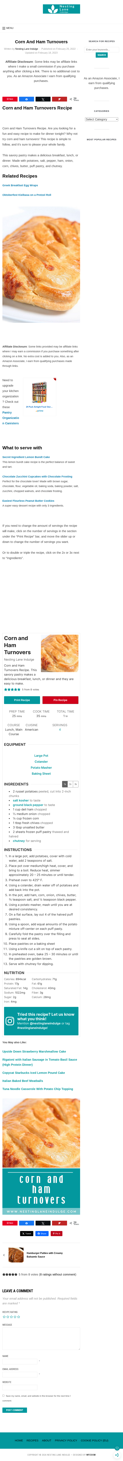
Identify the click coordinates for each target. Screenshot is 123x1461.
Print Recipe (22, 700)
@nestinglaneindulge (45, 1023)
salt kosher (21, 800)
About (46, 1440)
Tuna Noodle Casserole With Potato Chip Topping (37, 1089)
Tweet (28, 1233)
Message (7, 1324)
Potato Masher (41, 767)
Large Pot (41, 755)
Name (5, 1356)
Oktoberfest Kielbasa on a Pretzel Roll (26, 194)
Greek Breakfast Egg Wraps (20, 185)
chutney (19, 841)
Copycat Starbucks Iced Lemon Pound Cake (33, 1072)
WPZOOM (91, 1455)
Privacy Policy (66, 1440)
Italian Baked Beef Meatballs (22, 1080)
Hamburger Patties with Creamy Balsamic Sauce (45, 1255)
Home (19, 1440)
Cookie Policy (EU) (94, 1440)
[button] (8, 28)
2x (70, 784)
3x (76, 784)
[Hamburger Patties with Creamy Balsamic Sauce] (16, 1254)
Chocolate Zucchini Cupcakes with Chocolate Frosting (37, 476)
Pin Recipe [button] (60, 700)
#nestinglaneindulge (32, 1028)
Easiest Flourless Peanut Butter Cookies (28, 500)
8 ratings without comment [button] (57, 1274)
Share (43, 1233)
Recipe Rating (10, 1312)
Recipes (32, 1440)
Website (6, 1382)
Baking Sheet (41, 773)
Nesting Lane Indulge (26, 49)
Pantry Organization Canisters (10, 418)
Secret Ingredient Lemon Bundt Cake (26, 457)
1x (65, 784)
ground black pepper (28, 805)
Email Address (10, 1369)
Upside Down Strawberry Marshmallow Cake (34, 1051)
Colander (41, 761)
